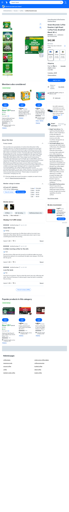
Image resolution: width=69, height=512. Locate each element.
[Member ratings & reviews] (42, 183)
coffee (5, 369)
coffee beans (6, 360)
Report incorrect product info (18, 178)
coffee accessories (39, 363)
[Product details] (42, 143)
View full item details (53, 198)
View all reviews (9, 192)
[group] (55, 35)
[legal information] (65, 46)
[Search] (61, 2)
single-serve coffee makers (41, 360)
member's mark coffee (9, 373)
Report (42, 241)
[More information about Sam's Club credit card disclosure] (61, 114)
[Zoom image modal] (40, 27)
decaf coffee (37, 369)
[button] (40, 24)
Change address (52, 75)
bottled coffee (38, 366)
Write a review (21, 192)
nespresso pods (7, 363)
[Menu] (2, 2)
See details (61, 87)
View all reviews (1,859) (23, 289)
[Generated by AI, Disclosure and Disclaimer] (65, 124)
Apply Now (55, 117)
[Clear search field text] (59, 2)
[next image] (7, 76)
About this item (7, 140)
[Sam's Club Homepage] (6, 2)
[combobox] (36, 2)
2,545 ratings (60, 34)
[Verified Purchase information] (19, 225)
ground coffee (7, 366)
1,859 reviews (14, 189)
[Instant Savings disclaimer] (8, 116)
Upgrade (63, 66)
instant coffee (38, 373)
